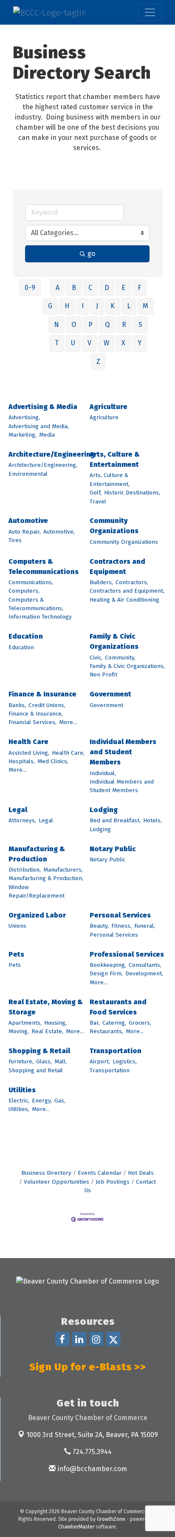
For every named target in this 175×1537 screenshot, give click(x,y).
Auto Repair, (24, 531)
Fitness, (121, 925)
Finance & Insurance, (35, 713)
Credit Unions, (46, 705)
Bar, (95, 1022)
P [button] (90, 325)
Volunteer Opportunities (56, 1181)
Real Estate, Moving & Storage (45, 1007)
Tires (15, 540)
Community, (120, 657)
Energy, (42, 1100)
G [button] (50, 306)
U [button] (73, 343)
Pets (16, 954)
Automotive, (59, 531)
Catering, (114, 1022)
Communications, (30, 582)
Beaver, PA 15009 (92, 1435)
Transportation (115, 1051)
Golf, (96, 492)
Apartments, (25, 1022)
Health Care (28, 742)
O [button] (73, 325)
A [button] (57, 288)
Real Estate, (47, 1031)
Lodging (104, 810)
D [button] (106, 288)
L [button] (128, 306)
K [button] (112, 306)
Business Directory (46, 1172)
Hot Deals (141, 1172)
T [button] (57, 343)
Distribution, (24, 869)
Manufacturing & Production (36, 854)
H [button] (67, 306)
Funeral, (144, 925)
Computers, (24, 590)
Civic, (96, 657)
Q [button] (107, 325)
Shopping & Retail (39, 1051)
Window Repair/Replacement (36, 891)
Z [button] (98, 362)
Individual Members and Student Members (123, 752)
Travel (98, 501)
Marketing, (22, 434)
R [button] (124, 325)
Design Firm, (106, 973)
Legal (17, 810)
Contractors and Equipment (117, 566)
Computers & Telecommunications (43, 566)
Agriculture (108, 407)
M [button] (145, 306)
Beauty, (99, 925)
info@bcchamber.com (91, 1469)
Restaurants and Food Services (118, 1007)
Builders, (101, 582)
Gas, (59, 1100)
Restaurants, (106, 1031)
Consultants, (145, 965)
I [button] (83, 306)
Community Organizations (114, 526)
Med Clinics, (52, 761)
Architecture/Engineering (51, 454)
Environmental (28, 473)
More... (68, 722)
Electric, (18, 1100)
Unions (17, 925)
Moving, (18, 1031)
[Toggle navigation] (150, 12)
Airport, (100, 1061)
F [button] (139, 288)
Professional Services (127, 954)
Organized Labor (37, 915)
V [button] (89, 343)
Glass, (44, 1061)
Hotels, (152, 820)
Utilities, (18, 1109)
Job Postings (113, 1181)
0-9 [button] (30, 288)
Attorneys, (22, 820)
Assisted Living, (28, 752)
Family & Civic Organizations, (127, 666)
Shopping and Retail (35, 1070)
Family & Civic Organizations (114, 641)
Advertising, (24, 417)
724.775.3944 (91, 1452)
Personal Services (120, 915)
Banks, (17, 705)
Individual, (103, 773)
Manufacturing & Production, (45, 878)
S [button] (140, 325)
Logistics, (125, 1061)
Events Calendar (99, 1172)
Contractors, (132, 582)
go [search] (91, 254)
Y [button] (139, 343)
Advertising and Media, (38, 426)
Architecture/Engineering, (42, 465)
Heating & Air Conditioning (124, 599)
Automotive (28, 521)
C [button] (90, 288)
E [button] (123, 288)
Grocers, (140, 1022)
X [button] (123, 343)
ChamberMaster (76, 1527)
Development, (144, 973)
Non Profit (103, 674)
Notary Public (112, 849)
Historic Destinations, (132, 492)
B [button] (74, 288)
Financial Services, (32, 722)
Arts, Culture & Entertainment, (110, 479)
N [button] (56, 325)
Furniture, (21, 1061)
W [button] (106, 343)
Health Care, (68, 752)
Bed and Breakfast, (115, 820)
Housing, (55, 1022)
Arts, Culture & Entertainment (115, 459)
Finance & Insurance (42, 694)
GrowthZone (111, 1519)
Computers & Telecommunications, (35, 604)
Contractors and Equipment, (127, 590)
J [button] (97, 306)
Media (47, 434)
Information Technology (40, 616)
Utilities (22, 1090)
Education (25, 636)
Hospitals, (21, 761)
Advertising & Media (42, 407)
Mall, (60, 1061)
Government (110, 694)
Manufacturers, (63, 869)
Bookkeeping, (108, 965)
